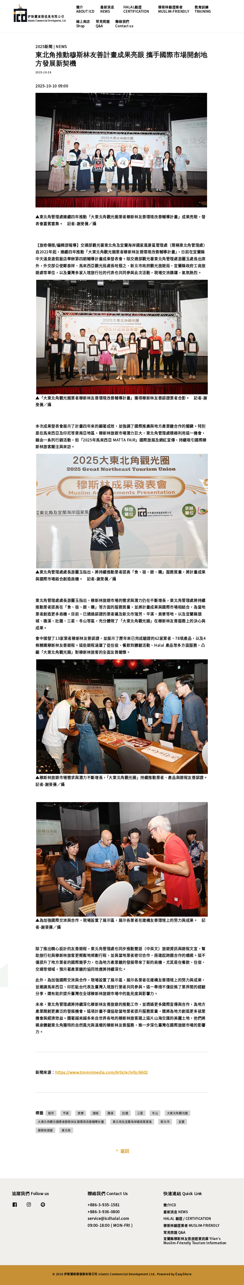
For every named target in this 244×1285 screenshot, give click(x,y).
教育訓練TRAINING (203, 9)
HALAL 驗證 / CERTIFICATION (187, 1218)
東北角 (66, 1130)
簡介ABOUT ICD (85, 9)
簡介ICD (169, 1205)
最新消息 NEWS (175, 1211)
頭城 (96, 1113)
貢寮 (81, 1113)
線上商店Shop (83, 23)
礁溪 (110, 1113)
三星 (140, 1113)
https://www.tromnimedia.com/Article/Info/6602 (101, 1072)
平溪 (66, 1113)
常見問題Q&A (103, 23)
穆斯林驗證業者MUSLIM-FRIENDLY (173, 9)
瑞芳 (51, 1113)
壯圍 (125, 1113)
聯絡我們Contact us (124, 23)
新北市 (165, 1122)
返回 (125, 1151)
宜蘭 (181, 1122)
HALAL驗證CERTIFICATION (136, 9)
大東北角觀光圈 (177, 1113)
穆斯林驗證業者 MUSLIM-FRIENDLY (191, 1225)
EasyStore (183, 1274)
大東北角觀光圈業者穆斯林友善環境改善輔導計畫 (71, 1122)
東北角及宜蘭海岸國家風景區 (132, 1122)
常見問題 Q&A (174, 1232)
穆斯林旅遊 (45, 1130)
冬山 (155, 1113)
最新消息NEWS (107, 9)
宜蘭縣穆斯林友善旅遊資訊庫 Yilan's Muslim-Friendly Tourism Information (195, 1240)
